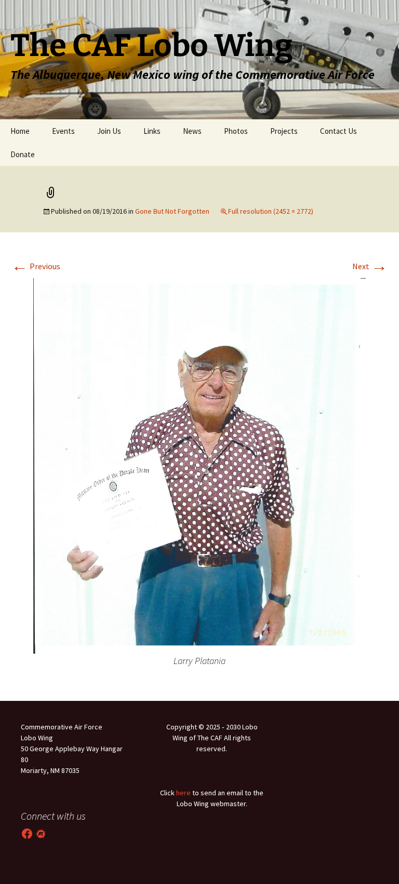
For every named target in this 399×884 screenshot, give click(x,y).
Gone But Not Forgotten (172, 211)
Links (152, 131)
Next (370, 266)
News (192, 131)
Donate (22, 154)
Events (63, 131)
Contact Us (338, 131)
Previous (35, 266)
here (183, 792)
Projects (284, 131)
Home (20, 131)
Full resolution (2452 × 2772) (270, 211)
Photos (236, 131)
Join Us (109, 131)
